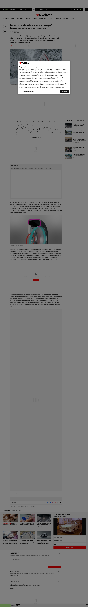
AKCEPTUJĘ (64, 91)
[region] (44, 77)
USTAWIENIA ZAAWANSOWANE (28, 91)
